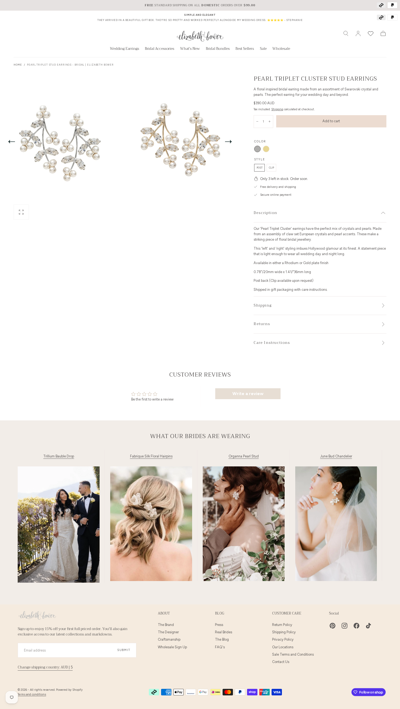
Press (219, 625)
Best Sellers (244, 49)
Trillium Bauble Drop (58, 456)
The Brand (166, 625)
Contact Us (280, 662)
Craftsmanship (169, 639)
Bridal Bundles (218, 49)
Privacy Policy (283, 639)
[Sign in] (358, 33)
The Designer (168, 632)
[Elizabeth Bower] (37, 615)
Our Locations (282, 647)
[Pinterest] (333, 626)
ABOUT (164, 613)
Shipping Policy (284, 632)
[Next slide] (228, 141)
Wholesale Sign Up (172, 647)
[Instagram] (344, 626)
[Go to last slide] (11, 141)
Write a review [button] (247, 393)
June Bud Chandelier (336, 456)
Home (18, 64)
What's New (190, 49)
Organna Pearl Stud (244, 456)
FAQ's (220, 647)
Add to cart (331, 121)
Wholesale (281, 49)
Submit (123, 650)
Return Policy (282, 625)
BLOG (219, 613)
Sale (263, 49)
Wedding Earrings (124, 49)
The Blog (222, 639)
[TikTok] (368, 626)
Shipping (277, 109)
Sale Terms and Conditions (293, 654)
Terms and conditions (32, 694)
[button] (346, 33)
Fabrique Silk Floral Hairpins (151, 456)
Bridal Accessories (159, 49)
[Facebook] (356, 626)
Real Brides (223, 632)
